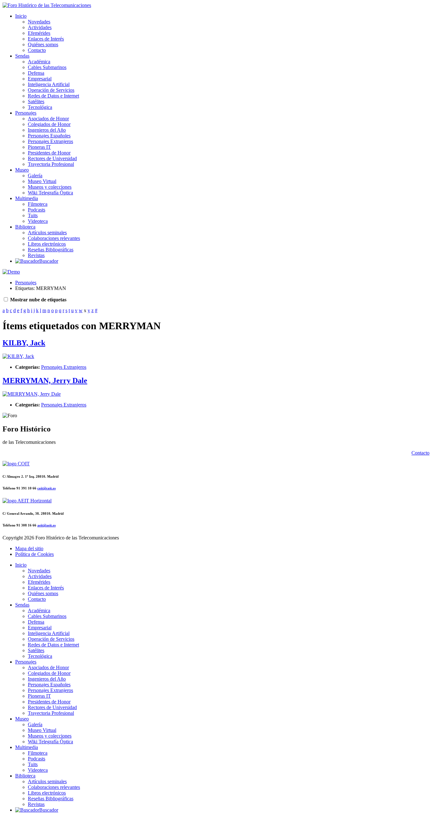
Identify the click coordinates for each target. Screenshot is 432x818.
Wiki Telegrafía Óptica (50, 192)
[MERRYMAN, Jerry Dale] (32, 394)
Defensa (36, 73)
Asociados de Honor (48, 118)
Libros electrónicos (47, 244)
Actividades (40, 27)
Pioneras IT (39, 147)
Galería (35, 175)
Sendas (22, 56)
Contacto (37, 50)
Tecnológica (40, 107)
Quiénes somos (43, 44)
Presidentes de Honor (49, 152)
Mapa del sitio (29, 548)
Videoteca (38, 221)
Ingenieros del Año (47, 130)
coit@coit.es (46, 488)
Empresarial (40, 78)
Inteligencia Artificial (49, 84)
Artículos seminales (47, 232)
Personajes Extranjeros (50, 141)
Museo (22, 170)
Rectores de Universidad (52, 158)
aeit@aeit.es (46, 525)
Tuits (33, 215)
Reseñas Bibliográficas (50, 249)
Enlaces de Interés (46, 38)
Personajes (25, 113)
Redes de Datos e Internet (53, 95)
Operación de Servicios (51, 90)
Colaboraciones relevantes (54, 238)
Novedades (39, 21)
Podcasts (36, 209)
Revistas (36, 255)
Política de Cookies (34, 554)
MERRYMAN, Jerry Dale (45, 380)
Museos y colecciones (49, 187)
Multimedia (26, 198)
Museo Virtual (42, 181)
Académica (39, 61)
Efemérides (39, 33)
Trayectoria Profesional (51, 164)
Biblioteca (25, 227)
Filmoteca (37, 204)
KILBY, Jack (24, 343)
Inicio (21, 16)
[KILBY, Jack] (18, 356)
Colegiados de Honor (49, 124)
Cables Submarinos (47, 67)
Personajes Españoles (49, 135)
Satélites (36, 101)
